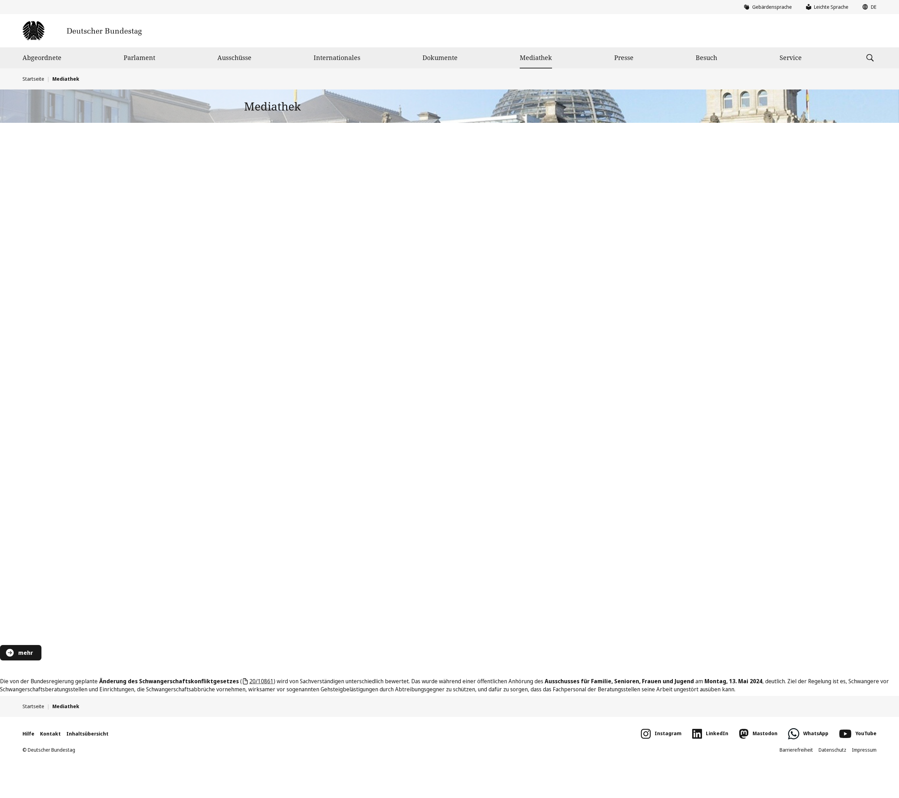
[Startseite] (82, 30)
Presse (624, 57)
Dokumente (440, 57)
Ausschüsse (234, 57)
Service (791, 57)
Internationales (337, 57)
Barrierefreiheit (796, 749)
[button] (868, 7)
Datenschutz (832, 749)
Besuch (706, 57)
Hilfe (28, 733)
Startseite (33, 78)
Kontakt (50, 733)
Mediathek (536, 57)
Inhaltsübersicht (87, 733)
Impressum (864, 749)
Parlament (139, 57)
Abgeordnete (41, 57)
